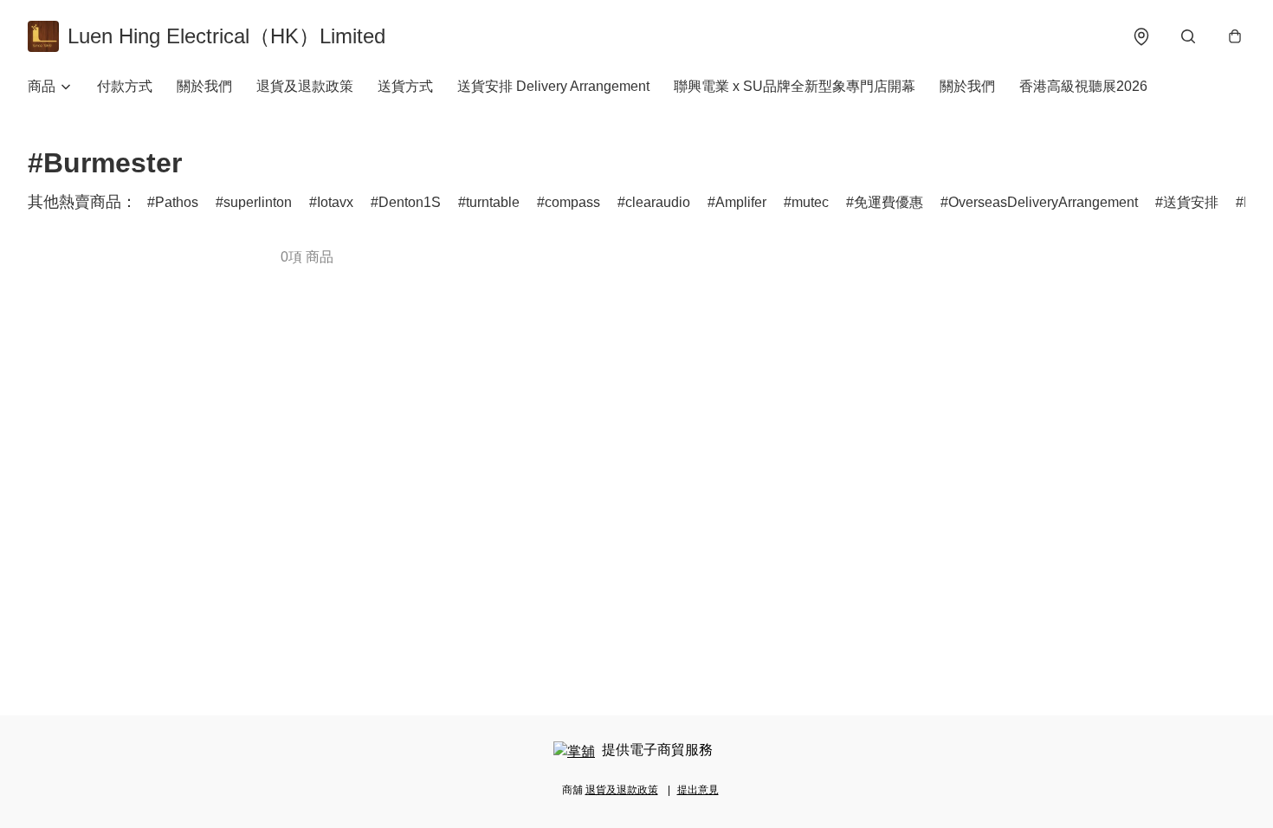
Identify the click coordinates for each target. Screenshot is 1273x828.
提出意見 (698, 790)
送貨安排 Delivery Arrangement (553, 86)
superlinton (257, 202)
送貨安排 (1190, 202)
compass (572, 202)
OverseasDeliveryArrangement (1043, 202)
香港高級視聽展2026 (1083, 86)
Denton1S (409, 202)
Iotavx (335, 202)
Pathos (176, 202)
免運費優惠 (888, 202)
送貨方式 (405, 86)
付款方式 (124, 86)
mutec (810, 202)
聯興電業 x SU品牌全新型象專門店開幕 (794, 86)
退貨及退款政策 (304, 86)
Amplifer (740, 202)
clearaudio (657, 202)
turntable (493, 202)
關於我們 (204, 86)
